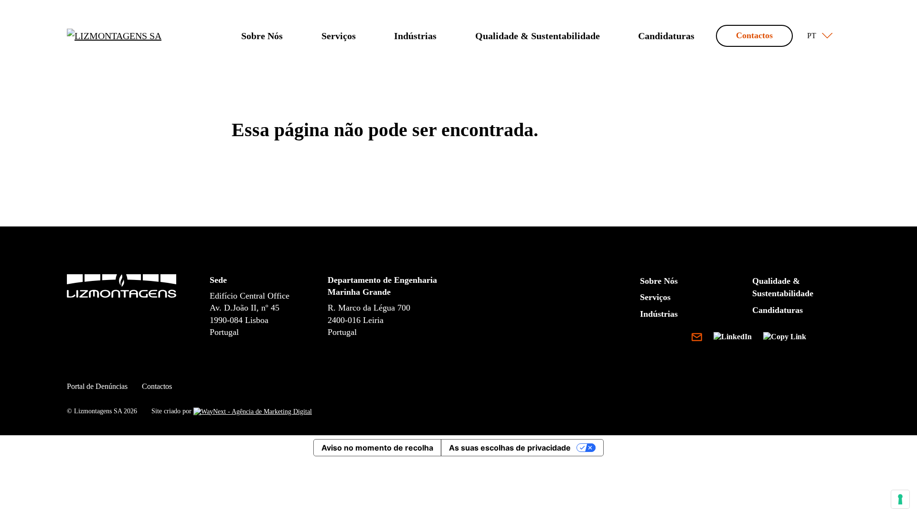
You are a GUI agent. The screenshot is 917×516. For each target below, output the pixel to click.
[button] (817, 36)
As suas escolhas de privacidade (510, 447)
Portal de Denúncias (97, 386)
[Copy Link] (784, 338)
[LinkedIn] (736, 338)
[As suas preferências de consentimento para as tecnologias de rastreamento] (900, 499)
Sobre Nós (262, 36)
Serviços (338, 36)
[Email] (701, 338)
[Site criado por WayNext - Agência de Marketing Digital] (252, 411)
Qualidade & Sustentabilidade (537, 36)
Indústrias (415, 36)
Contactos (754, 35)
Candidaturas (666, 36)
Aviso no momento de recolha (377, 447)
